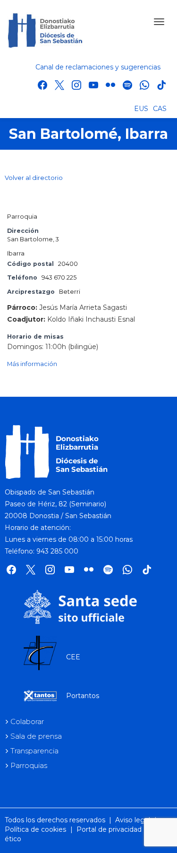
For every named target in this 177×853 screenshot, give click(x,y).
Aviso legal (132, 820)
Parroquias (28, 765)
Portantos (82, 695)
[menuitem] (141, 108)
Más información (32, 363)
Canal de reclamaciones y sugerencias (97, 67)
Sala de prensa (36, 736)
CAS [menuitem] (160, 108)
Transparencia (34, 750)
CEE (73, 657)
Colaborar (27, 721)
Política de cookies (35, 829)
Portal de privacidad (109, 829)
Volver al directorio (34, 177)
